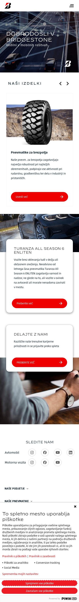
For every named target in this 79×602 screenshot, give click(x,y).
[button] (60, 83)
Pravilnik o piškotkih (14, 556)
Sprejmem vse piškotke (40, 583)
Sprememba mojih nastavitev (20, 573)
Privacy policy (57, 573)
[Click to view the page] (39, 122)
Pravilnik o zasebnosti (42, 556)
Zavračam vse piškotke (39, 590)
